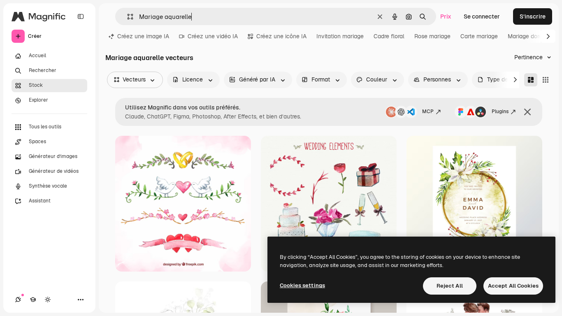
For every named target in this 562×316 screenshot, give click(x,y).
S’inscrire (533, 16)
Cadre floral (389, 36)
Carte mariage (479, 36)
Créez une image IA (143, 36)
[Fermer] (527, 112)
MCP (428, 111)
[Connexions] (18, 299)
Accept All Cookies (513, 285)
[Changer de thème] (47, 299)
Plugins (500, 111)
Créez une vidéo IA (213, 36)
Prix (445, 16)
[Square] (545, 79)
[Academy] (32, 299)
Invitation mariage (340, 36)
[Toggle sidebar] (80, 16)
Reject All (450, 285)
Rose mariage (432, 36)
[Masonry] (530, 79)
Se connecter (482, 16)
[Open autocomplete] (127, 17)
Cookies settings (302, 285)
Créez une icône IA (281, 36)
